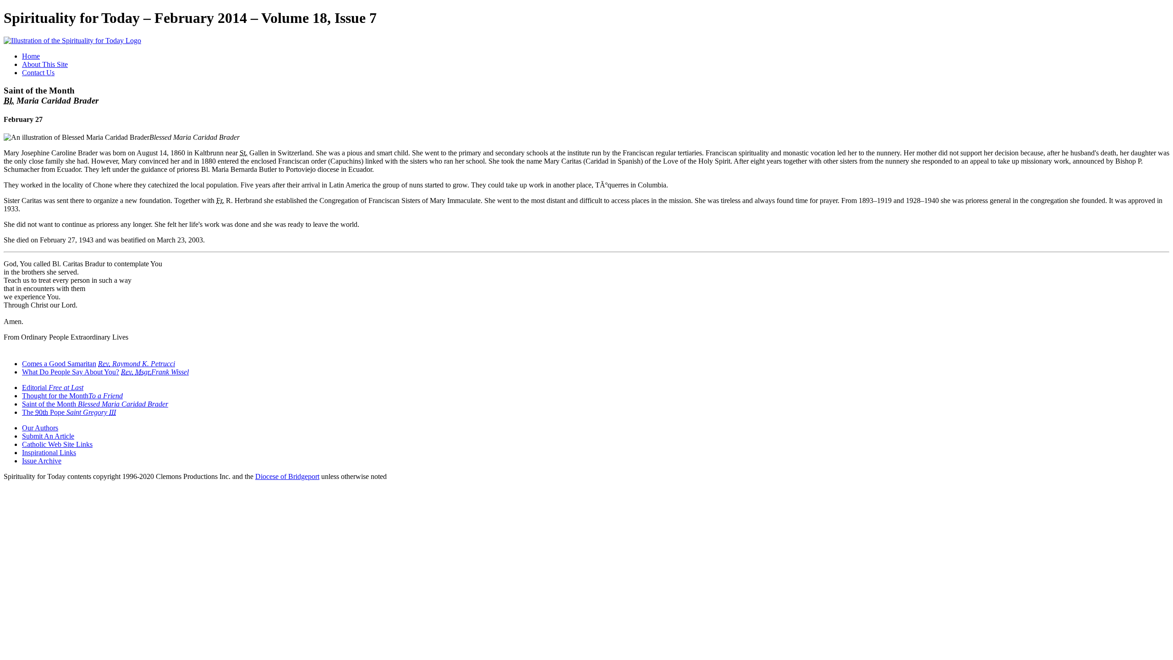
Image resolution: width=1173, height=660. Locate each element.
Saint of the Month (95, 404)
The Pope (69, 412)
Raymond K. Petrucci (136, 364)
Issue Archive (41, 461)
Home (31, 56)
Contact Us (38, 73)
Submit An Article (48, 436)
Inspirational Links (49, 452)
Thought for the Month (72, 396)
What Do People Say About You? (70, 372)
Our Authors (40, 428)
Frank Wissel (155, 372)
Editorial (52, 387)
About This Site (45, 64)
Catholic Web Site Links (57, 444)
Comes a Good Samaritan (59, 364)
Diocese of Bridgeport (287, 476)
